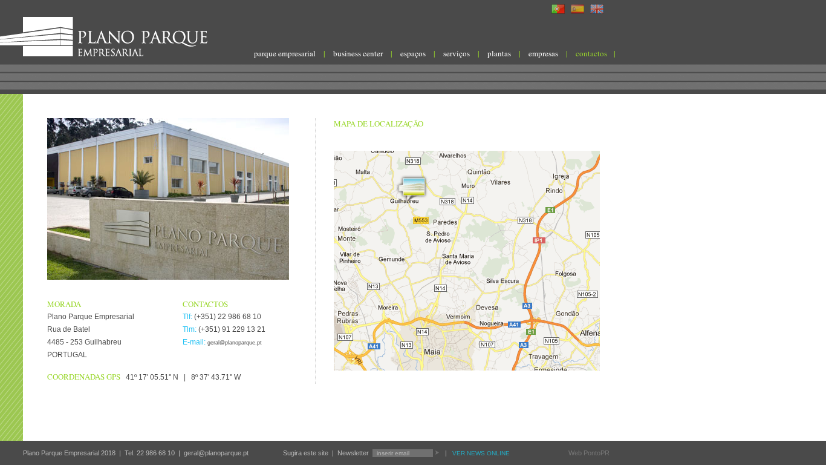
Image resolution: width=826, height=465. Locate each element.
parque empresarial (285, 53)
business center (358, 53)
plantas (499, 53)
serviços (456, 53)
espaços (413, 53)
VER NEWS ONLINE (481, 453)
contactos (591, 53)
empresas (543, 53)
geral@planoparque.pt (234, 343)
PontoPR (597, 453)
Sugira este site (305, 453)
